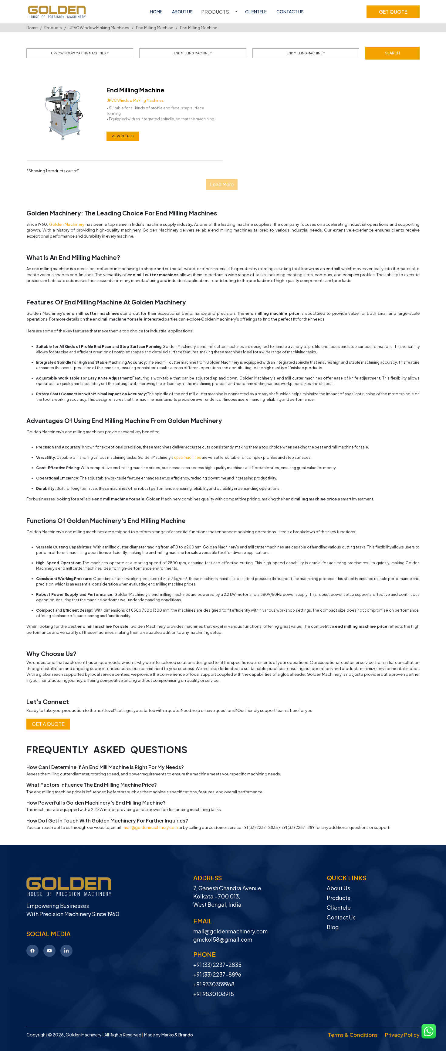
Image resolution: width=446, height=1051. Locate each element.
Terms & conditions (353, 1034)
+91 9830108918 (213, 993)
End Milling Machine (154, 27)
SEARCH (392, 53)
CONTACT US (290, 11)
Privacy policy (402, 1034)
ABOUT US (182, 11)
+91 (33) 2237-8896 (217, 974)
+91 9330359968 (214, 984)
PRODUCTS (215, 12)
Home (32, 27)
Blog (333, 926)
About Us (338, 887)
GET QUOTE (393, 12)
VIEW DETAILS (123, 136)
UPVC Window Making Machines (99, 27)
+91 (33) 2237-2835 (217, 964)
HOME (156, 11)
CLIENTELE (256, 11)
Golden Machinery (66, 224)
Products (53, 27)
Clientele (339, 907)
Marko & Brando (177, 1034)
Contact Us (341, 917)
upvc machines (187, 457)
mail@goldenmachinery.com (151, 827)
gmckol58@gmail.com (222, 939)
